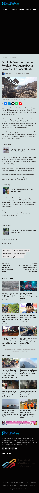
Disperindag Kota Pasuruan (21, 250)
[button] (20, 103)
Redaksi (5, 485)
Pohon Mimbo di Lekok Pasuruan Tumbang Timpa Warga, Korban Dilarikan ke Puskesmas (10, 393)
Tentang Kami (14, 485)
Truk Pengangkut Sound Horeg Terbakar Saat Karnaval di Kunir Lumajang (28, 393)
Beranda (5, 10)
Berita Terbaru (7, 250)
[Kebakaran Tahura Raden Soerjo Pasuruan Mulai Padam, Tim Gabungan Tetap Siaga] (28, 368)
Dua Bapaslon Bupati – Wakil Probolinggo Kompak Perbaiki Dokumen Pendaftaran (28, 268)
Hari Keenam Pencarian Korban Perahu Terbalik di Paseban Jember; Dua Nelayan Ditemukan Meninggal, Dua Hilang (10, 373)
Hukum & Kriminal (25, 10)
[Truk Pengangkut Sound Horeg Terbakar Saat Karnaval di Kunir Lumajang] (28, 389)
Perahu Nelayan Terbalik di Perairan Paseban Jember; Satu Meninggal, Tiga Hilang (10, 413)
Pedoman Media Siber (18, 483)
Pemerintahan (5, 299)
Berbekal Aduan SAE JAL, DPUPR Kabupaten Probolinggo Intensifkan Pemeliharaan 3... (28, 340)
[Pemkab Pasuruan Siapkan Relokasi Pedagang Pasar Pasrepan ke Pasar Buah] (19, 97)
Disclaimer (5, 483)
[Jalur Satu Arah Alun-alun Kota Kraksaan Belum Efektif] (6, 234)
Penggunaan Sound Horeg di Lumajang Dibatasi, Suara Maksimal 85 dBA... (28, 295)
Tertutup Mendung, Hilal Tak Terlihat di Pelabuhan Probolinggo (23, 150)
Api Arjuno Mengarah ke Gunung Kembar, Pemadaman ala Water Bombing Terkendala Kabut (28, 414)
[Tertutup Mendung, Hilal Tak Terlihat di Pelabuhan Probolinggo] (6, 153)
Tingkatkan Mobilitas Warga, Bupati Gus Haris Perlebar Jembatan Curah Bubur (10, 318)
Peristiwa (14, 10)
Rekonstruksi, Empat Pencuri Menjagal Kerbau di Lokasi (8, 268)
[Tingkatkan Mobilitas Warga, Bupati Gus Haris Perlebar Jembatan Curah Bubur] (10, 313)
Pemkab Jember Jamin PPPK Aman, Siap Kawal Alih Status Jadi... (28, 317)
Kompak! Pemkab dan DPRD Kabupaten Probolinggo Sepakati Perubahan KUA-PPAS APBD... (9, 341)
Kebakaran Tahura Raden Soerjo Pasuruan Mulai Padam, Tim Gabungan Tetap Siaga (28, 372)
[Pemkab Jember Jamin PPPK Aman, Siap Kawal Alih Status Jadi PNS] (28, 313)
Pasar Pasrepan (7, 254)
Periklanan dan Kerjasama (28, 485)
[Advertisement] (19, 33)
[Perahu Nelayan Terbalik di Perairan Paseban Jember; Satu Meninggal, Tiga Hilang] (10, 408)
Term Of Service (32, 483)
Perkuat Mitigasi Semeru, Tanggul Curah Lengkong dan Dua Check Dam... (10, 295)
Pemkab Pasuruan (19, 254)
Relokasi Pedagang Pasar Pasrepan (13, 257)
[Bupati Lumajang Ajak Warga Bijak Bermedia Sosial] (6, 193)
